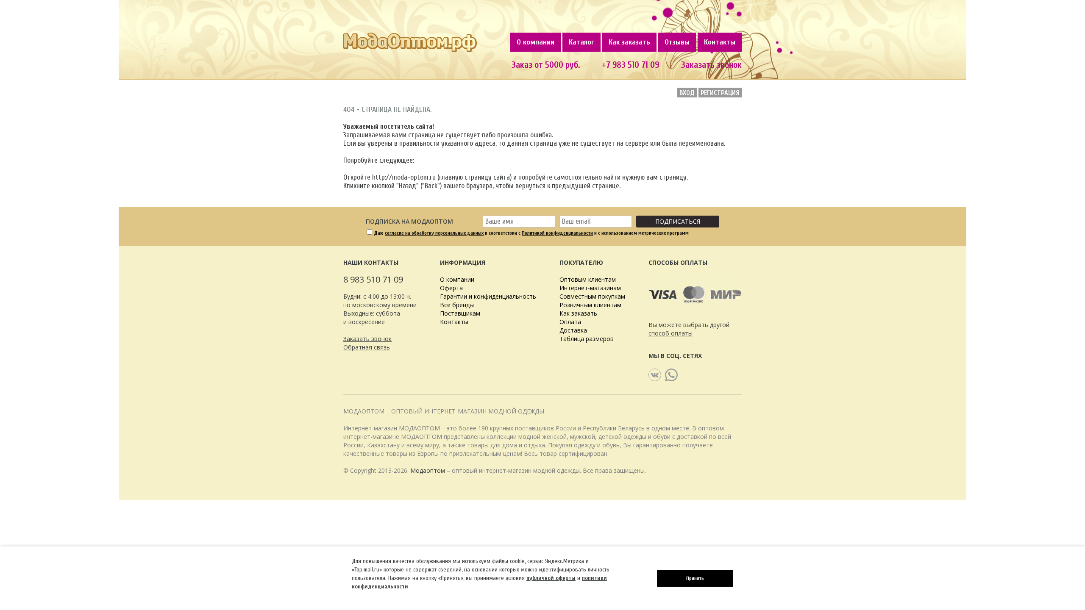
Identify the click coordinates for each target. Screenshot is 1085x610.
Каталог (581, 42)
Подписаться (677, 221)
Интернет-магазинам (590, 288)
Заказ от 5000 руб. (546, 65)
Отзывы (677, 42)
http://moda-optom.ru (404, 177)
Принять (695, 578)
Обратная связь (366, 347)
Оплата (570, 322)
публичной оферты (551, 578)
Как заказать (629, 42)
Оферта (451, 288)
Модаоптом (427, 470)
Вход (687, 93)
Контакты (719, 42)
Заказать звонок (711, 65)
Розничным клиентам (590, 305)
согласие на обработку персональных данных (434, 233)
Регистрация (720, 93)
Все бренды (457, 305)
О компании (535, 42)
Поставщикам (460, 313)
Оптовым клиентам (587, 279)
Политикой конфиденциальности (557, 233)
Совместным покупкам (592, 296)
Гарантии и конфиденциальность (488, 296)
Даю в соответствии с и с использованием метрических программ (531, 233)
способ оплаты (670, 333)
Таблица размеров (586, 339)
